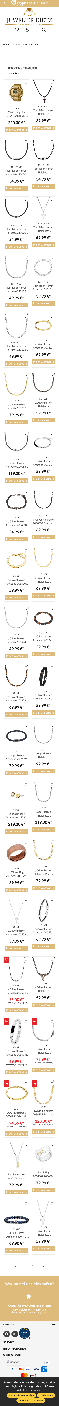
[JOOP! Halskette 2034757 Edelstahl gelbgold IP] (43, 1092)
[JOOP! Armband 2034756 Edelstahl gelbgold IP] (16, 1093)
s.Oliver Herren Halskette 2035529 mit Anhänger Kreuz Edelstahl (16, 932)
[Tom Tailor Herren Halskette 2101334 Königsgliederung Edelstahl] (16, 268)
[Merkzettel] (17, 30)
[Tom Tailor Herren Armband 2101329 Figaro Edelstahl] (43, 267)
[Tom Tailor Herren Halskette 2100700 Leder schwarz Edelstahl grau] (16, 151)
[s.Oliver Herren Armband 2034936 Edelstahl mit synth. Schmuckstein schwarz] (16, 1031)
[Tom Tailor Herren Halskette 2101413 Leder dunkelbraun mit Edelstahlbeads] (43, 150)
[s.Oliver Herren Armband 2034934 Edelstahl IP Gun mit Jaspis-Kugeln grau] (16, 502)
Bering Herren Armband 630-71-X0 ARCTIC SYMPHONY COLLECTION (16, 1234)
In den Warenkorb (16, 129)
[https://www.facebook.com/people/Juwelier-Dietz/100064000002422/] (6, 1334)
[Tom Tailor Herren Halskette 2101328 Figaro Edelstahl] (16, 326)
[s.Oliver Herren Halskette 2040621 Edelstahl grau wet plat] (43, 384)
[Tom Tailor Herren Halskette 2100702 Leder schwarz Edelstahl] (16, 210)
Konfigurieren (46, 1395)
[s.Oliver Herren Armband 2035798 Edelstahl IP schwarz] (43, 910)
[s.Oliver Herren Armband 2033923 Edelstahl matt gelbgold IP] (43, 325)
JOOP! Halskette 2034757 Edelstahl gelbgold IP (43, 1112)
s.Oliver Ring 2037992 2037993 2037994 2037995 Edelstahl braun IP (16, 874)
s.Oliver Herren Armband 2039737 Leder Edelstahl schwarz (43, 696)
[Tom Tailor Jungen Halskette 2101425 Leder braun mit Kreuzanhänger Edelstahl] (43, 92)
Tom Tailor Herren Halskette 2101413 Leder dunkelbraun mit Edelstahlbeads (43, 170)
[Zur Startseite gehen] (29, 19)
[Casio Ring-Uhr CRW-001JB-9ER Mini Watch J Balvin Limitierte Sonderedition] (16, 93)
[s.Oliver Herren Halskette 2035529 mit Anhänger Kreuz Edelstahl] (16, 911)
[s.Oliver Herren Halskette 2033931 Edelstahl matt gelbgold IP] (16, 385)
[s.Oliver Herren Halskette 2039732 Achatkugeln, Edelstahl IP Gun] (16, 677)
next (55, 3)
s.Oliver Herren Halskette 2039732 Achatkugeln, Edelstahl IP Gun (16, 698)
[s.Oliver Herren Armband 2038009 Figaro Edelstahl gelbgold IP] (16, 560)
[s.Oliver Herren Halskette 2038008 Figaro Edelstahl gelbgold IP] (43, 559)
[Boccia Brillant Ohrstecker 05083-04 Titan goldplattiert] (16, 794)
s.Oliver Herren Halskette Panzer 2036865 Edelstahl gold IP (43, 872)
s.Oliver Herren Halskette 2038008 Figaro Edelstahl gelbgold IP (43, 580)
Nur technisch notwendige (21, 1395)
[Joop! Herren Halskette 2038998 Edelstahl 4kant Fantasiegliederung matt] (43, 793)
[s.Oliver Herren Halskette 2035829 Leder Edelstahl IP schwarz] (16, 970)
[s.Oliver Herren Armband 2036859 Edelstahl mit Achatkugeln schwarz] (43, 442)
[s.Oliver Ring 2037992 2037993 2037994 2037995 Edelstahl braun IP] (16, 853)
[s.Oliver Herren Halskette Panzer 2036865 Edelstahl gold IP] (43, 852)
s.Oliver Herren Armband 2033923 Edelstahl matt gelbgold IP (43, 346)
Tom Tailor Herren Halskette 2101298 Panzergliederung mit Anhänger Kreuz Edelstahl (43, 229)
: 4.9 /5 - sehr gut (37, 3)
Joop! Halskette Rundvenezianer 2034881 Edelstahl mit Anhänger (16, 1176)
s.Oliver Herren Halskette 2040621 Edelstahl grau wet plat (43, 404)
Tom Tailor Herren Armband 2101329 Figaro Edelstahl (43, 287)
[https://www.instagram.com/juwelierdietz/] (14, 1334)
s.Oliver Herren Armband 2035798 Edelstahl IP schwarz (43, 930)
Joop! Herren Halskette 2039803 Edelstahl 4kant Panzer (43, 755)
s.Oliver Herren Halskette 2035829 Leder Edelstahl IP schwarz (16, 991)
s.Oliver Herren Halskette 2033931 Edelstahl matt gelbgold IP (16, 406)
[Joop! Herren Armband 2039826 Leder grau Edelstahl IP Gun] (16, 736)
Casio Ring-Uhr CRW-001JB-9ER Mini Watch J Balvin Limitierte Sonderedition (16, 114)
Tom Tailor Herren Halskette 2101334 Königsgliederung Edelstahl (16, 289)
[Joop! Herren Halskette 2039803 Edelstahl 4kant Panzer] (43, 735)
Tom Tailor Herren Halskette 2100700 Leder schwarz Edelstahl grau (16, 172)
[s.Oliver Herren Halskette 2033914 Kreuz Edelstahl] (43, 1212)
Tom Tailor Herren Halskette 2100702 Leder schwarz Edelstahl (16, 231)
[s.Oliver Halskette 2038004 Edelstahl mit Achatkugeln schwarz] (43, 501)
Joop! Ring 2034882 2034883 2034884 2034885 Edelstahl (43, 1174)
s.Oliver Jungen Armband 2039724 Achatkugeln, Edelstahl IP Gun (43, 638)
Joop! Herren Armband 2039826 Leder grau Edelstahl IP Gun (16, 757)
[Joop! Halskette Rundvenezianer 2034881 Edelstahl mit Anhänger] (16, 1155)
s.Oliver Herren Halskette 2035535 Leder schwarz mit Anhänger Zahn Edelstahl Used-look (43, 989)
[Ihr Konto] (27, 30)
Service (8, 1342)
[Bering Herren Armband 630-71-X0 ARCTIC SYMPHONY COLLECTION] (16, 1213)
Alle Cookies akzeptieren (31, 1400)
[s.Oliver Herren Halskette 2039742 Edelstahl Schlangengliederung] (16, 619)
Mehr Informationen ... (29, 1390)
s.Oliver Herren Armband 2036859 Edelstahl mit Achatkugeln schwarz (43, 463)
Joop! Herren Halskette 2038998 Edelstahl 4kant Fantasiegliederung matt (43, 813)
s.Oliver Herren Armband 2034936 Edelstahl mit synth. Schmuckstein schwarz (16, 1052)
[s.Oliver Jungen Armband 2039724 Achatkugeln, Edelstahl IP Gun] (43, 618)
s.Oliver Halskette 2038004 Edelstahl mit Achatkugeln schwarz (43, 521)
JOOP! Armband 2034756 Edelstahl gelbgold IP (16, 1114)
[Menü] (54, 29)
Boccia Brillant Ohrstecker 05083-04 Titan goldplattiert (16, 815)
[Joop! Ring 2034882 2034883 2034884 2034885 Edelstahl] (43, 1154)
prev (5, 3)
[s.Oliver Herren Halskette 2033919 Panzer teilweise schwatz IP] (43, 1030)
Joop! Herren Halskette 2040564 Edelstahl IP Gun (16, 465)
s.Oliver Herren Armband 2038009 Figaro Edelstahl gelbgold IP (16, 581)
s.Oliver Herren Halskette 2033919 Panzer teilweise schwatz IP (43, 1051)
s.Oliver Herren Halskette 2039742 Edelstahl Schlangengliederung (16, 640)
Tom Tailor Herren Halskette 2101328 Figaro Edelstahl (16, 348)
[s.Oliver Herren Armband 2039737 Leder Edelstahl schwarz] (43, 676)
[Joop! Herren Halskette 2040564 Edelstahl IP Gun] (16, 443)
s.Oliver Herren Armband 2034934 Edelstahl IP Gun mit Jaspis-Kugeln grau (16, 523)
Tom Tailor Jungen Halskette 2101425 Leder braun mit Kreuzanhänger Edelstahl (43, 112)
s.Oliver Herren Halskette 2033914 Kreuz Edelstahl (43, 1233)
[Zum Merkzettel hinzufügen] (25, 82)
